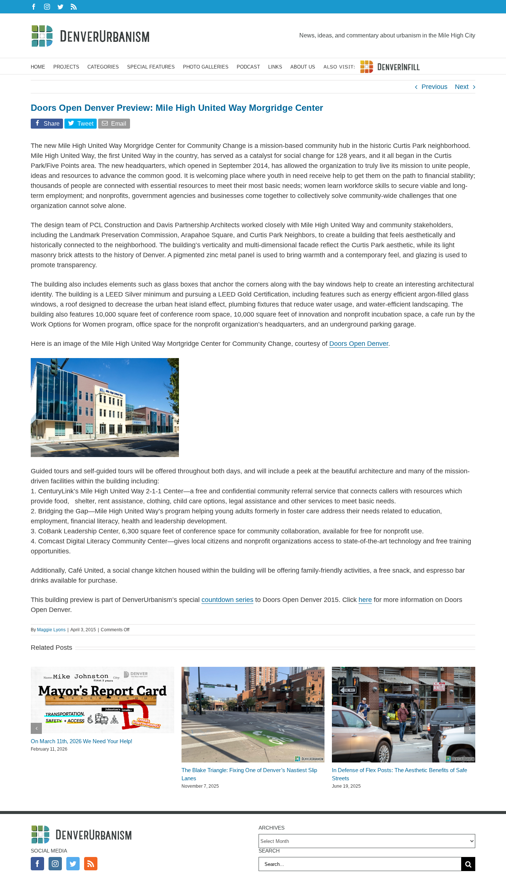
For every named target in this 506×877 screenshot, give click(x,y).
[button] (36, 728)
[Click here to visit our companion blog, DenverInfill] (371, 66)
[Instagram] (55, 863)
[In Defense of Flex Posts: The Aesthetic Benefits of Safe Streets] (403, 670)
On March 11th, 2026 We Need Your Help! (81, 741)
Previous (434, 86)
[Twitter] (73, 863)
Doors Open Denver (358, 343)
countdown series (227, 599)
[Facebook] (37, 863)
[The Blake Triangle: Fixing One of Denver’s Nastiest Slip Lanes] (253, 670)
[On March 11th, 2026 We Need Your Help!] (102, 670)
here (365, 599)
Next (462, 86)
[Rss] (90, 863)
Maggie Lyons (51, 629)
